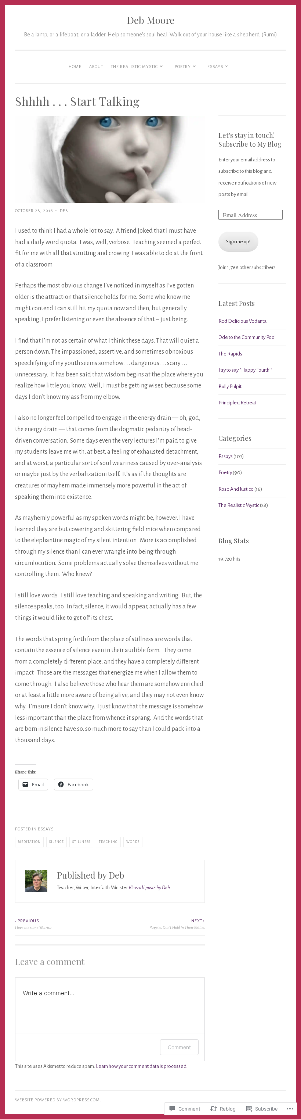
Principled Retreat (237, 402)
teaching (108, 842)
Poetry (183, 66)
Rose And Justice (236, 489)
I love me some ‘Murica (33, 924)
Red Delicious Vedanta (242, 321)
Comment (179, 1047)
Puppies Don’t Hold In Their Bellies (176, 924)
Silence (56, 842)
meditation (29, 842)
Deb (64, 210)
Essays (215, 66)
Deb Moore (150, 19)
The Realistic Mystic (134, 66)
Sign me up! (238, 241)
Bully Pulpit (230, 386)
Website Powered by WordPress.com (57, 1100)
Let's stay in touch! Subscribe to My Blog (250, 140)
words (132, 842)
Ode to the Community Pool (247, 337)
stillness (81, 842)
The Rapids (230, 354)
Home (75, 66)
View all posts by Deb (149, 887)
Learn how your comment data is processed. (142, 1066)
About (96, 66)
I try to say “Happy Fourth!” (245, 370)
